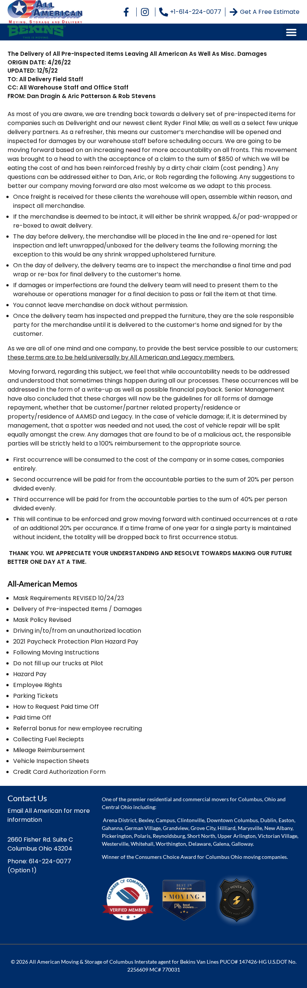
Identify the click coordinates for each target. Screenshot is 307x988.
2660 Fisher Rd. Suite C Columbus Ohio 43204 (40, 844)
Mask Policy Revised (42, 619)
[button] (291, 32)
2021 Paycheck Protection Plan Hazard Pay (75, 641)
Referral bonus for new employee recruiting (77, 728)
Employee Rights (37, 685)
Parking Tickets (35, 695)
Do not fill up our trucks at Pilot (58, 663)
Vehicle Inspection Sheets (51, 761)
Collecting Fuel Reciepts (48, 739)
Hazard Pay (29, 674)
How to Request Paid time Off (56, 706)
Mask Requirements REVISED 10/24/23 (68, 598)
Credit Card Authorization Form (59, 771)
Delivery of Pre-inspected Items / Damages (77, 609)
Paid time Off (32, 717)
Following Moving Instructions (56, 652)
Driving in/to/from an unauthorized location (77, 630)
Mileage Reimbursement (49, 750)
